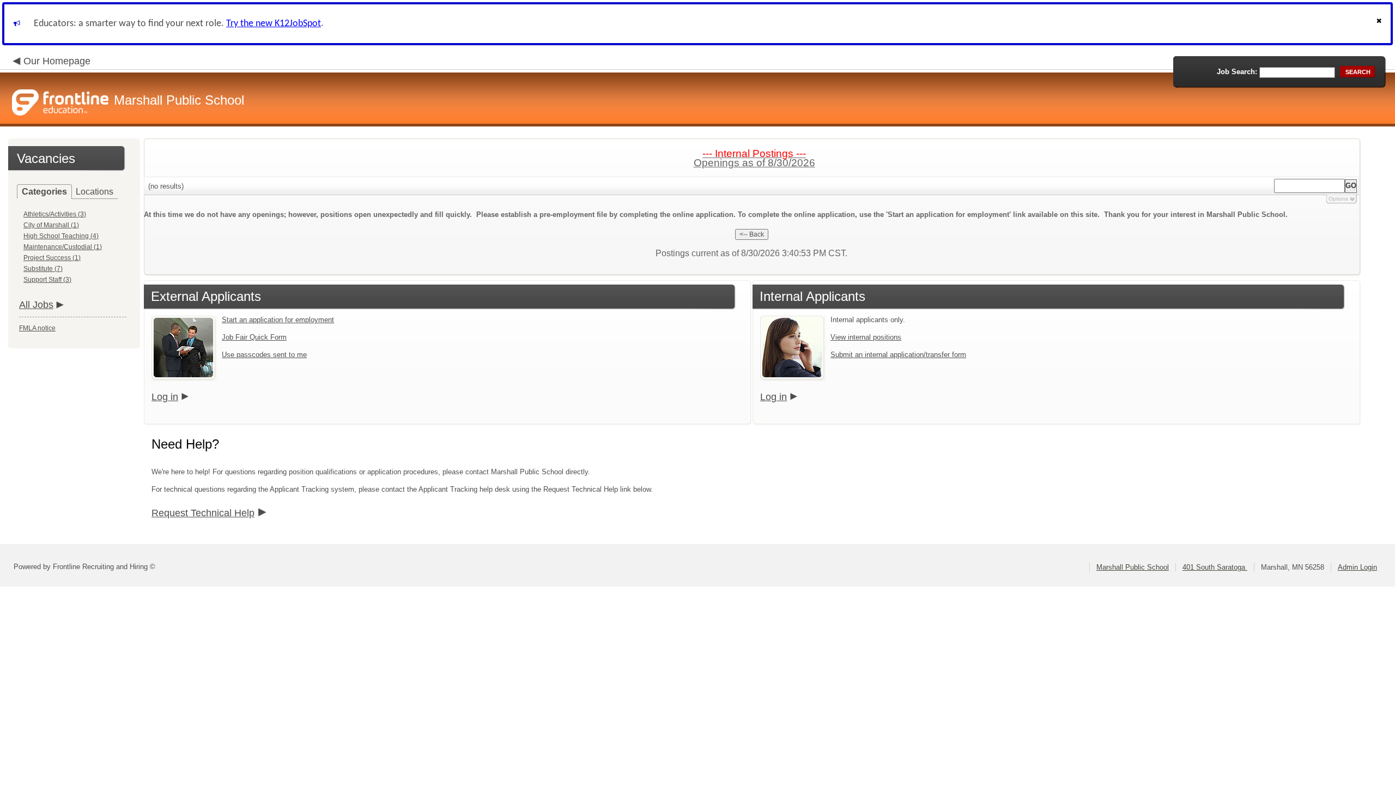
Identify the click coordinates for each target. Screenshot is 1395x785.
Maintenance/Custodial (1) (62, 247)
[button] (1380, 23)
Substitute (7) (43, 269)
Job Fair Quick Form (254, 337)
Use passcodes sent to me (264, 355)
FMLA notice (37, 328)
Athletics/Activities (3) (54, 214)
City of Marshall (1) (51, 225)
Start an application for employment (278, 320)
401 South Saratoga (1214, 567)
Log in (164, 397)
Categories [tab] (44, 191)
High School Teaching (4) (61, 236)
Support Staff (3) (47, 279)
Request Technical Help (202, 513)
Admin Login (1357, 567)
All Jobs (36, 304)
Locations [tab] (94, 191)
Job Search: (1237, 72)
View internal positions (865, 337)
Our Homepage (56, 61)
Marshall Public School (1132, 567)
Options (1338, 199)
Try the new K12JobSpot (273, 24)
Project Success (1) (52, 258)
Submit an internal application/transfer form (898, 355)
